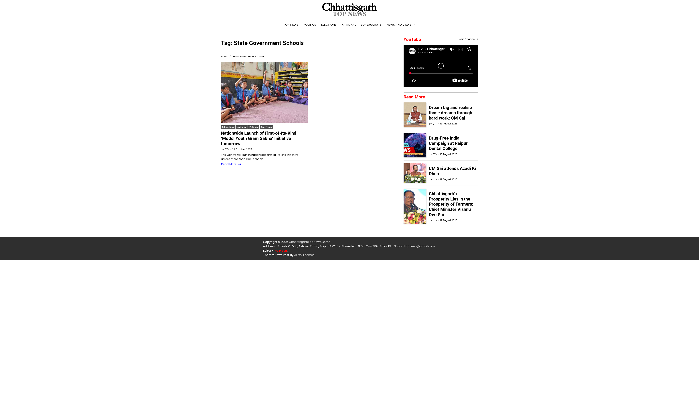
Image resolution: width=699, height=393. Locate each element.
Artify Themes (304, 255)
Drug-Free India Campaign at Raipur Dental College (448, 143)
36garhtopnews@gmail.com (414, 246)
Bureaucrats (371, 25)
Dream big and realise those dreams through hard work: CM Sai (450, 113)
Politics (309, 25)
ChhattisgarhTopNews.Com (309, 242)
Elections (328, 25)
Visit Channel (467, 39)
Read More (228, 164)
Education (228, 127)
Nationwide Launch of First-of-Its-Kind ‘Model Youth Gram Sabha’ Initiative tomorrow (258, 138)
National (348, 25)
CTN (227, 149)
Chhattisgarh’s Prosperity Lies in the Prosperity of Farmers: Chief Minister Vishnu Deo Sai (451, 204)
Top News (290, 25)
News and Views (399, 25)
